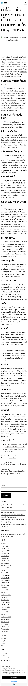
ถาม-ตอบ (3, 638)
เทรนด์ (10, 458)
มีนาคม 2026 (5, 556)
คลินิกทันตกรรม (6, 226)
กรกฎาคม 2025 (5, 575)
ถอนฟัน (21, 371)
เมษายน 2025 (5, 582)
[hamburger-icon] (25, 2)
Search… (4, 485)
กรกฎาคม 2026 (5, 546)
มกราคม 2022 (5, 626)
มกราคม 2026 (5, 560)
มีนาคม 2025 (5, 585)
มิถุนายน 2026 (5, 548)
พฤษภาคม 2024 (5, 607)
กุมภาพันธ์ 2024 (5, 609)
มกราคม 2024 (5, 612)
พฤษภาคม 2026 (5, 551)
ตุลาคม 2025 (5, 568)
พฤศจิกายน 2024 (6, 595)
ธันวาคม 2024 (5, 592)
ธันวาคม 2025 (5, 563)
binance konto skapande (8, 534)
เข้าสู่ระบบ (4, 653)
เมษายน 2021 (5, 631)
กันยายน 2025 (5, 570)
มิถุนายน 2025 (5, 578)
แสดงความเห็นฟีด (6, 658)
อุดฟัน (5, 307)
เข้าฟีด (3, 655)
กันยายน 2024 (5, 597)
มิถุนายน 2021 (5, 629)
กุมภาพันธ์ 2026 (5, 558)
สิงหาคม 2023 (5, 624)
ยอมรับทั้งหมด (14, 677)
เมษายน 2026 (5, 553)
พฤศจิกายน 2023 (6, 617)
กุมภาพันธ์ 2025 (5, 587)
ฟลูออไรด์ (4, 289)
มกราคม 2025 (5, 590)
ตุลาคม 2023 (5, 619)
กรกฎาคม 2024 (5, 602)
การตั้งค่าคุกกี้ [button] (14, 681)
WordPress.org (5, 660)
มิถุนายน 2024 (5, 604)
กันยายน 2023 (5, 622)
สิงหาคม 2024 (5, 600)
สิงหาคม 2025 (5, 573)
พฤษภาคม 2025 (5, 580)
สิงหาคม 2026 (5, 543)
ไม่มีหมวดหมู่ (4, 646)
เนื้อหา (14, 458)
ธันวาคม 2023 (5, 614)
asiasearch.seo (21, 456)
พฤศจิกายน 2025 (6, 565)
